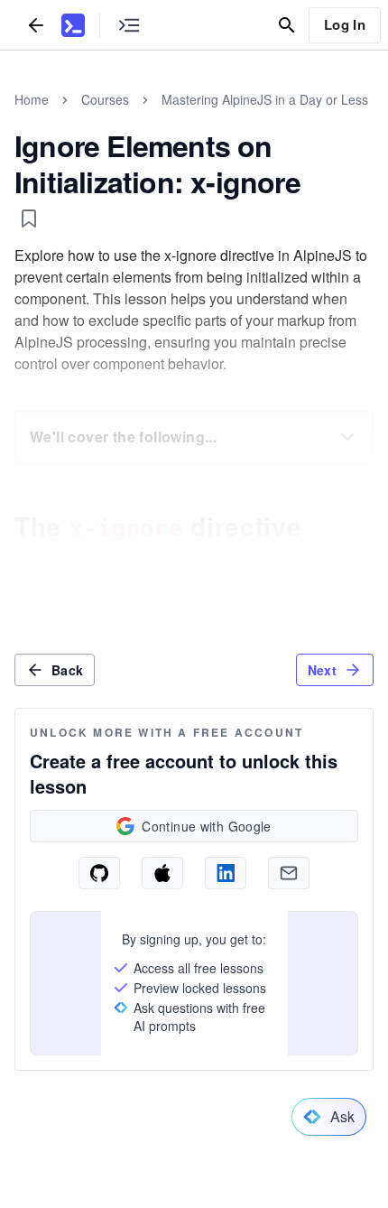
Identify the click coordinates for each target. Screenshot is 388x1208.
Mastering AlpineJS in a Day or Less (265, 99)
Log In (344, 24)
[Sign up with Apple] (162, 873)
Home (31, 99)
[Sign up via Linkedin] (225, 873)
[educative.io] (73, 25)
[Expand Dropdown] (347, 437)
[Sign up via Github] (99, 873)
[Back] (36, 24)
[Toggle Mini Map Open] (129, 24)
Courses (105, 99)
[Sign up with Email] (288, 873)
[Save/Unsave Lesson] (28, 218)
